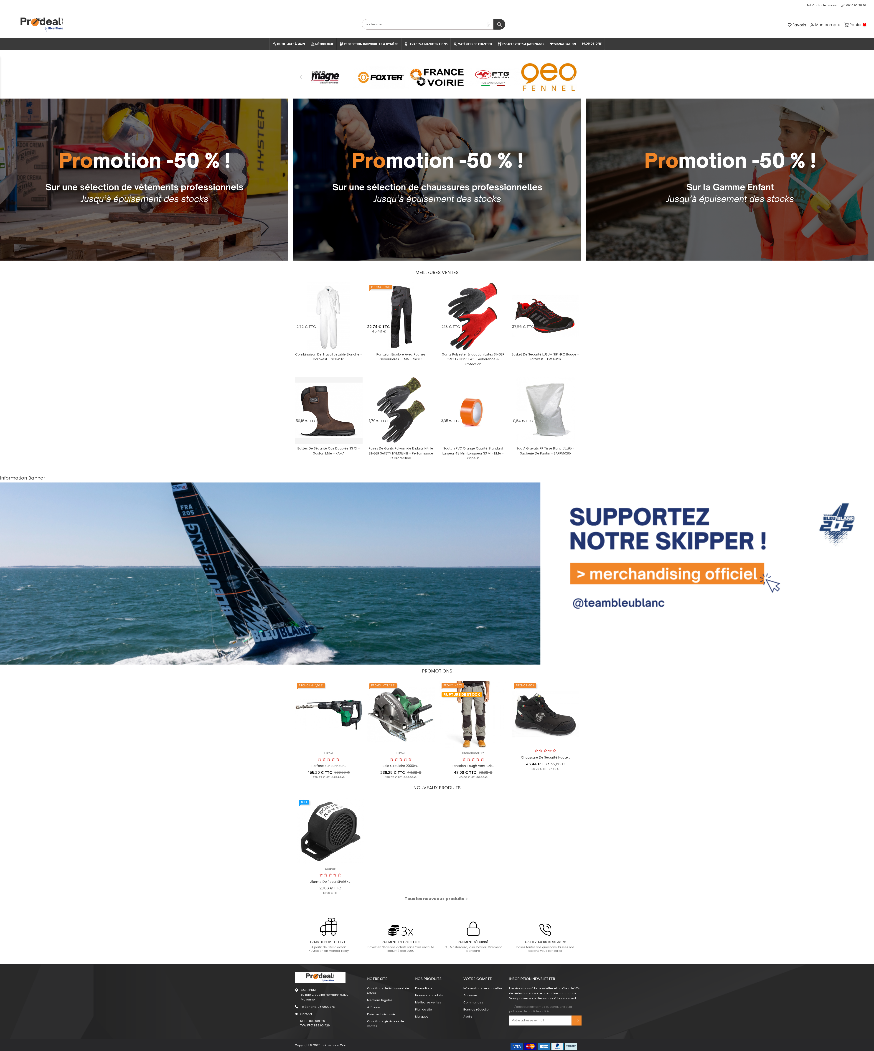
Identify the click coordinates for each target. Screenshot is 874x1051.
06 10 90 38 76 (856, 5)
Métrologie (324, 44)
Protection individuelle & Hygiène (370, 44)
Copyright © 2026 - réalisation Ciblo (321, 1045)
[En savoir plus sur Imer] (493, 77)
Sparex (330, 869)
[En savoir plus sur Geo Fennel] (381, 77)
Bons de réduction (476, 1009)
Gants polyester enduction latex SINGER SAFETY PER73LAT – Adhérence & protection (473, 359)
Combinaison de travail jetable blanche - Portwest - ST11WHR (328, 357)
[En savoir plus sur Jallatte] (549, 77)
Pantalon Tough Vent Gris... (473, 766)
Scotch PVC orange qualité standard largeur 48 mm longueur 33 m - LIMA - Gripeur (473, 453)
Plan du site (423, 1009)
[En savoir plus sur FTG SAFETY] (325, 77)
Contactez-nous (824, 5)
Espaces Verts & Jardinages (523, 44)
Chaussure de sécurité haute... (545, 757)
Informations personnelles (482, 988)
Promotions (592, 44)
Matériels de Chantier (474, 44)
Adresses (470, 995)
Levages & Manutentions (427, 44)
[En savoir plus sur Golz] (437, 77)
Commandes (473, 1002)
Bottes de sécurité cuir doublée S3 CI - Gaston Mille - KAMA (328, 451)
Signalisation (565, 44)
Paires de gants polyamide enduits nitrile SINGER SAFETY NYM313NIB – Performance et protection (401, 453)
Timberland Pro (473, 753)
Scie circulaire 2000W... (401, 766)
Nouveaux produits (429, 995)
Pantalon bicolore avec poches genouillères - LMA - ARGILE (400, 357)
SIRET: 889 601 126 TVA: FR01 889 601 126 (315, 1023)
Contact (306, 1014)
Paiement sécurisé (381, 1014)
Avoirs (468, 1016)
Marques (421, 1016)
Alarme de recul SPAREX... (330, 881)
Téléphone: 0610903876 (317, 1007)
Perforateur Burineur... (329, 766)
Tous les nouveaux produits (437, 898)
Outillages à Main (290, 44)
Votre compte (477, 978)
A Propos (374, 1007)
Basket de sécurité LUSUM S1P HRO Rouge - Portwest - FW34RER (545, 357)
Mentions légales (379, 1000)
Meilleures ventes (428, 1002)
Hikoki (328, 753)
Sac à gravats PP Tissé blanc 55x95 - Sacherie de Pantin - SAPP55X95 (545, 451)
